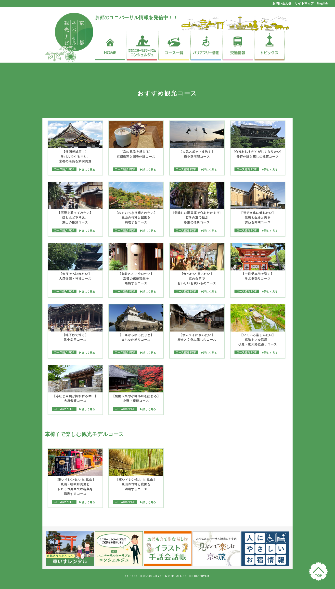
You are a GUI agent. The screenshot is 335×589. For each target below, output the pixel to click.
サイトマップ (304, 3)
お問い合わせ (282, 3)
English (322, 3)
